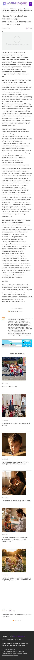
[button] (13, 620)
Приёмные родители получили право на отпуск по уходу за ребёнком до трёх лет (16, 579)
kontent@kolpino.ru (23, 333)
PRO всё (13, 9)
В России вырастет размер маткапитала (16, 501)
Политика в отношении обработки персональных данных (14, 654)
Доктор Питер (17, 308)
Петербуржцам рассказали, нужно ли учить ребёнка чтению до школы (15, 463)
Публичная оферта (8, 650)
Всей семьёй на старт (9, 386)
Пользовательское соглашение (13, 651)
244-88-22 (17, 640)
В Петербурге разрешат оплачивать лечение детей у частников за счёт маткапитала (15, 539)
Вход (25, 4)
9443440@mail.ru (19, 636)
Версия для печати (17, 311)
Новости (5, 9)
